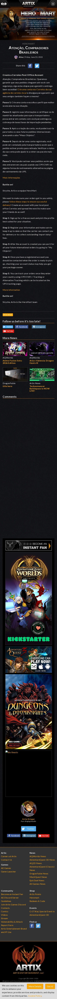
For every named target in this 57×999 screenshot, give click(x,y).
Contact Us (6, 859)
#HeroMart (7, 315)
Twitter (9, 327)
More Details (35, 986)
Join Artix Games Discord (13, 904)
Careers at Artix (9, 856)
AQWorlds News (38, 856)
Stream (4, 918)
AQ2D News (36, 863)
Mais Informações (11, 177)
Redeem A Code (37, 901)
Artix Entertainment (43, 981)
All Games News (37, 884)
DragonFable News (39, 873)
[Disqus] (28, 431)
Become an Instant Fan (12, 894)
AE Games (6, 868)
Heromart (34, 897)
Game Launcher (8, 871)
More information (11, 290)
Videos (4, 915)
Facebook (23, 327)
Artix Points (35, 894)
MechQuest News (38, 877)
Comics (4, 911)
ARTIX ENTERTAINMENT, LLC (28, 973)
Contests (5, 908)
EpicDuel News (37, 880)
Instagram (40, 327)
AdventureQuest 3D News (42, 859)
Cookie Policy (35, 995)
